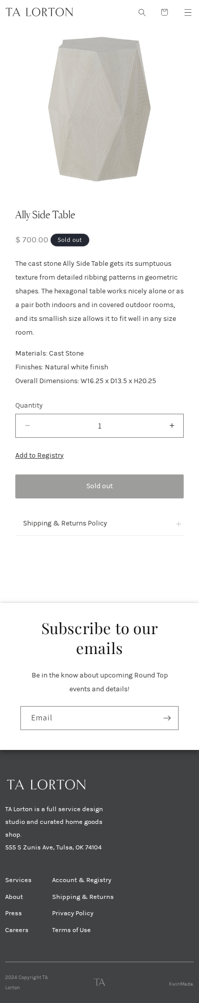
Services (18, 880)
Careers (17, 930)
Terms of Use (71, 930)
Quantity (29, 405)
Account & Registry (81, 880)
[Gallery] (99, 108)
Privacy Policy (72, 913)
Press (13, 913)
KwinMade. (181, 984)
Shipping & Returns (83, 896)
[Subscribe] (167, 718)
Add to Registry (39, 455)
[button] (188, 12)
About (14, 896)
